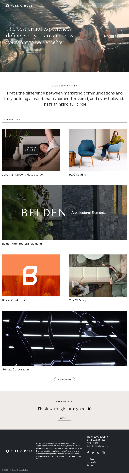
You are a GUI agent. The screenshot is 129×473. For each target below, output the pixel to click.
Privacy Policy (22, 470)
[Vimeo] (98, 453)
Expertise (92, 5)
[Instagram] (103, 453)
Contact (117, 5)
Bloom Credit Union (15, 300)
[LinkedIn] (93, 453)
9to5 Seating (77, 174)
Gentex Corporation (15, 369)
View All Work (64, 379)
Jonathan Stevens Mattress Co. (23, 174)
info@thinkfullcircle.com (98, 446)
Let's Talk (108, 36)
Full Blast (90, 459)
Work (81, 5)
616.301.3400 (94, 443)
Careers (90, 465)
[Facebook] (88, 453)
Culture (104, 5)
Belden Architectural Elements (22, 243)
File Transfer (91, 462)
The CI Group (78, 300)
